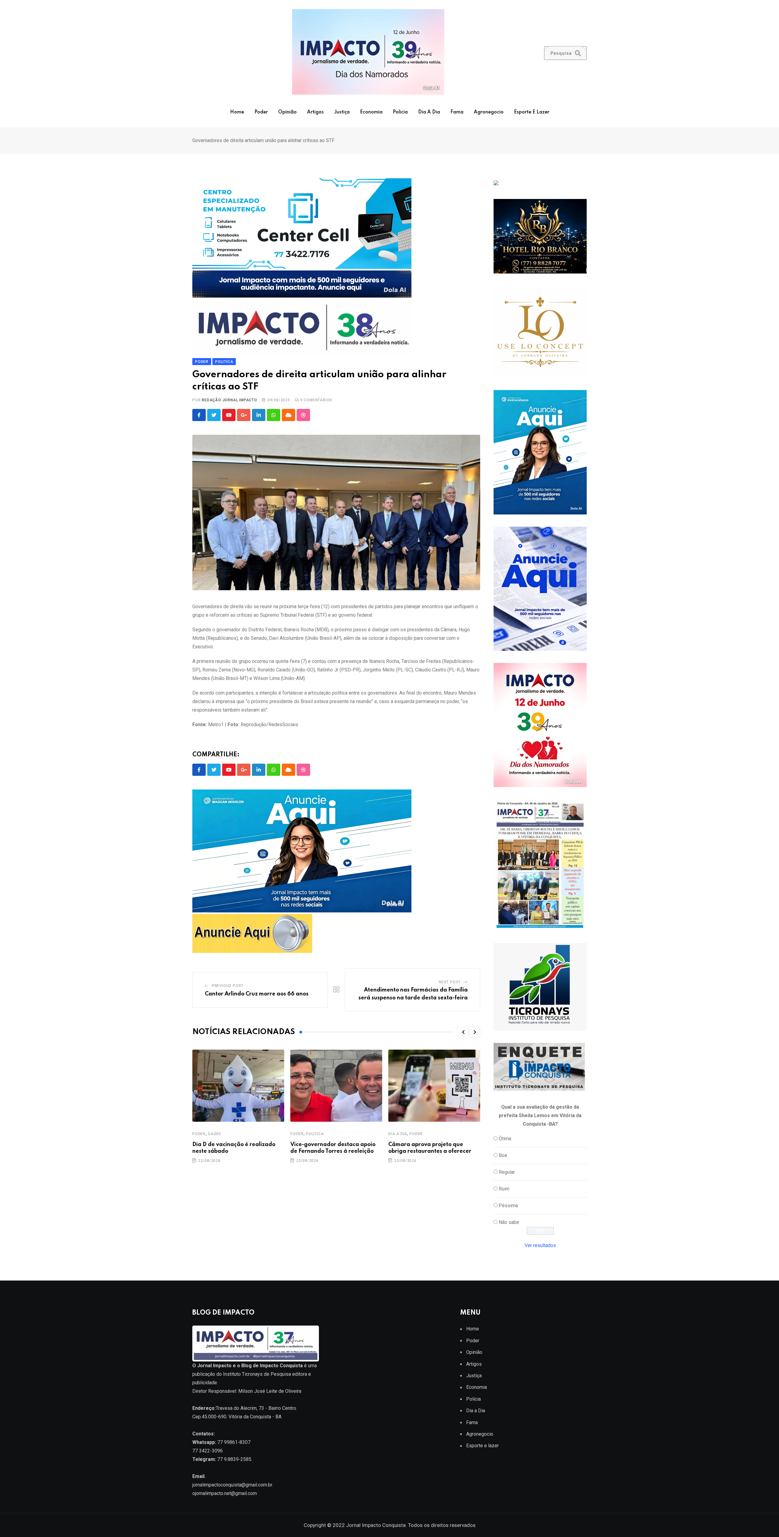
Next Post (450, 982)
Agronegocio (489, 112)
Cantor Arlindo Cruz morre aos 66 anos (257, 994)
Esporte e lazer (531, 112)
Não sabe (509, 1222)
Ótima (505, 1138)
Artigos (315, 112)
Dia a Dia (429, 112)
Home (237, 112)
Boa (503, 1155)
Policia (400, 112)
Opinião (287, 112)
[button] (463, 1031)
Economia (371, 112)
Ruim (504, 1189)
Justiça (342, 112)
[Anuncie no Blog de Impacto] (540, 987)
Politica (315, 1134)
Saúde (214, 1134)
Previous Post (227, 986)
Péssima (508, 1205)
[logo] (255, 1343)
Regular (507, 1172)
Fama (456, 112)
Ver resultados (540, 1245)
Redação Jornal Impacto (229, 400)
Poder (261, 112)
